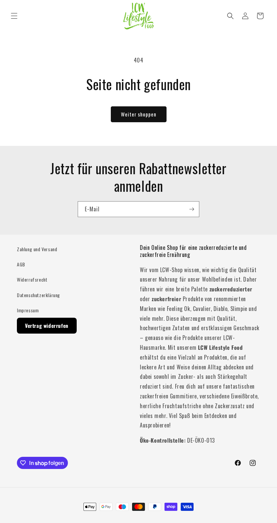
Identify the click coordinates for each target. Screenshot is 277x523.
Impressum (28, 310)
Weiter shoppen (138, 114)
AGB (21, 264)
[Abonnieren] (191, 209)
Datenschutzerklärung (38, 294)
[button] (14, 15)
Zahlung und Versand (37, 249)
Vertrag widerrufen (47, 325)
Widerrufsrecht (32, 279)
